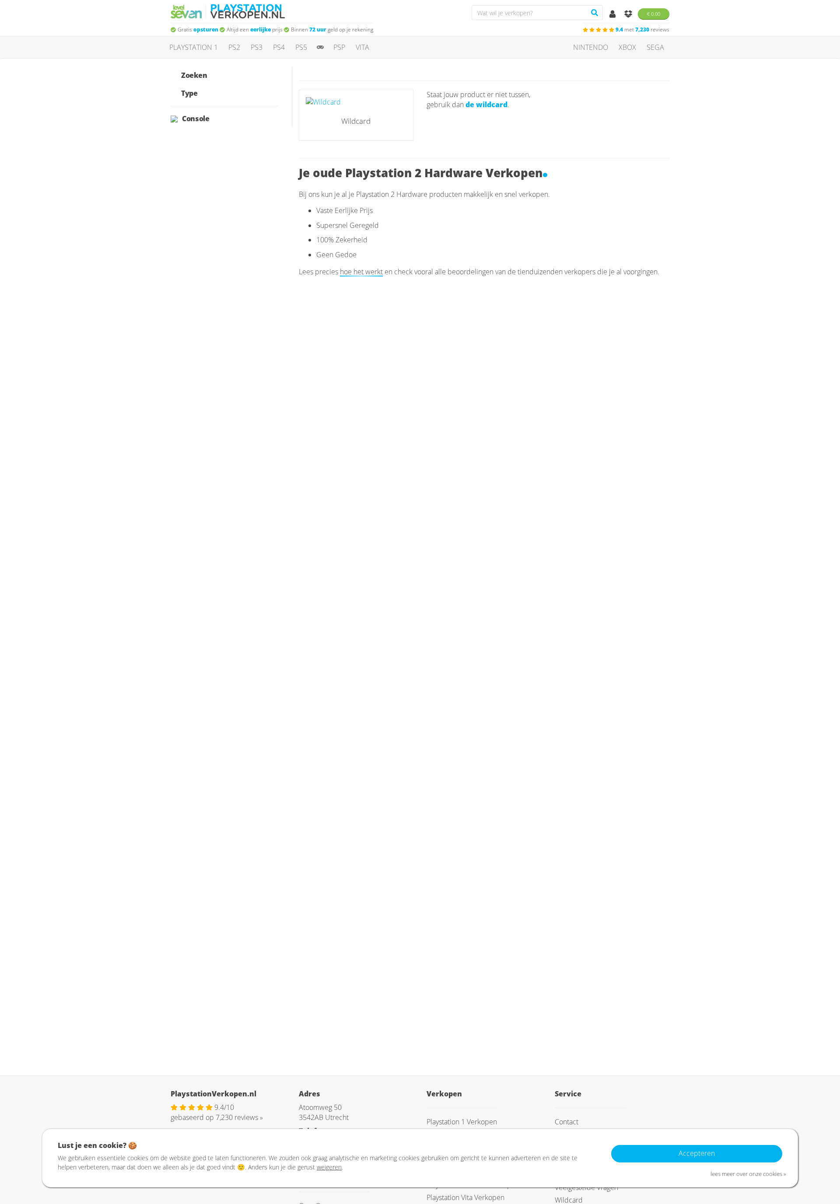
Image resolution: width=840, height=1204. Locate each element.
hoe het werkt (361, 271)
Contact (566, 1122)
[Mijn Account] (613, 14)
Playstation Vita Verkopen (465, 1197)
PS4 (279, 47)
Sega (655, 47)
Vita (362, 47)
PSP (339, 47)
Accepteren (697, 1153)
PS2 (234, 47)
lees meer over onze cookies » (748, 1174)
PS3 (256, 47)
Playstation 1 (193, 47)
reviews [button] (642, 29)
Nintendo (590, 47)
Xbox (627, 47)
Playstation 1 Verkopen (462, 1122)
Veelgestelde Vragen (586, 1187)
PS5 (301, 47)
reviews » (239, 1117)
